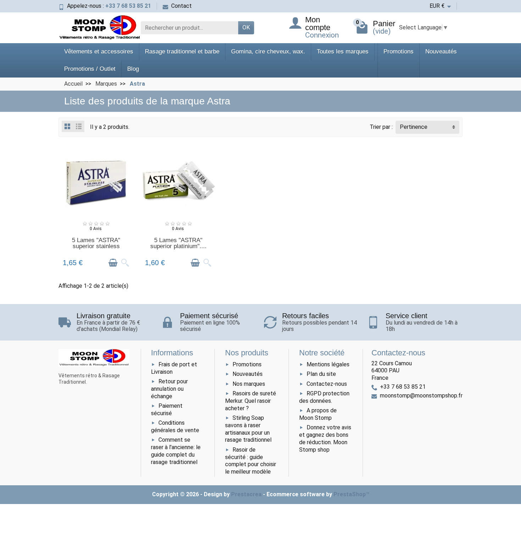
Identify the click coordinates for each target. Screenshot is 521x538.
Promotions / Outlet (90, 68)
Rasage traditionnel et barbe (182, 51)
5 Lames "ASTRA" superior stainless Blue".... (96, 246)
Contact (181, 5)
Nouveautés (441, 51)
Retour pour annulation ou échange (169, 389)
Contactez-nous (327, 383)
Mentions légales (328, 364)
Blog (133, 68)
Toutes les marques (343, 51)
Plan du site (321, 374)
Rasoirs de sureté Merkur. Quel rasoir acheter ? (250, 401)
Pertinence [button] (413, 127)
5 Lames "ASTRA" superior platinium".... (178, 243)
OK (246, 27)
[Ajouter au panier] (113, 262)
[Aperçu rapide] (125, 262)
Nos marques (249, 383)
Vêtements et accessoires (98, 51)
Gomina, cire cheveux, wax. (268, 51)
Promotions (398, 51)
